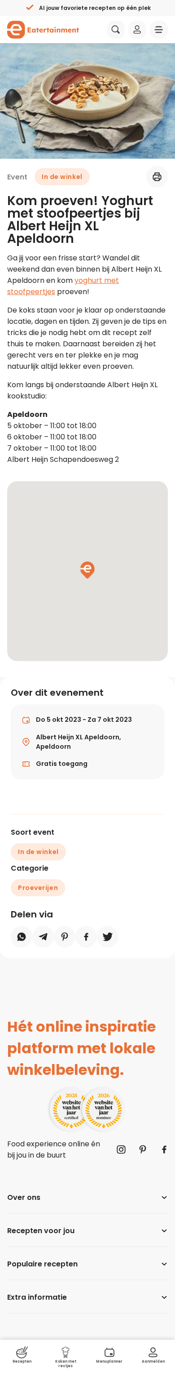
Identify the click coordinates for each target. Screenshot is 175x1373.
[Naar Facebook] (164, 1149)
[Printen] (157, 177)
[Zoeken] (116, 30)
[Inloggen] (137, 30)
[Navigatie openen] (159, 30)
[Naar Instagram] (121, 1149)
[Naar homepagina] (43, 29)
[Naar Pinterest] (142, 1149)
